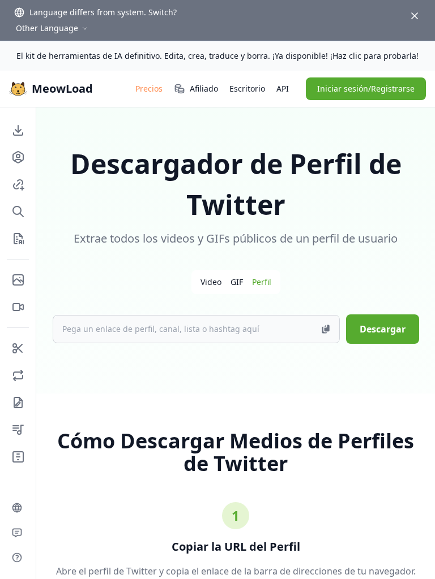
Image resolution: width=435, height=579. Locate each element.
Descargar (383, 329)
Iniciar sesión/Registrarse (366, 88)
